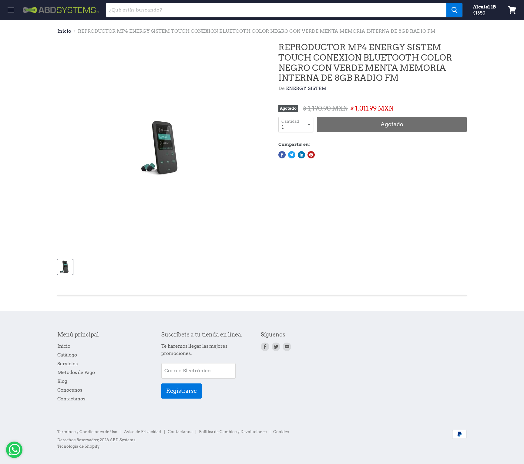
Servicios (67, 363)
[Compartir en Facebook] (282, 154)
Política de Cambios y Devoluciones (233, 431)
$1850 (479, 13)
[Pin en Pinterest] (311, 154)
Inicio (64, 31)
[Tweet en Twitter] (291, 154)
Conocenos (69, 390)
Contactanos (71, 399)
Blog (62, 381)
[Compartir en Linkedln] (301, 154)
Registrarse (181, 391)
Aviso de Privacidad (142, 431)
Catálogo (67, 355)
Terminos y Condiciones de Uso (87, 431)
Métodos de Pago (76, 372)
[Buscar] (454, 10)
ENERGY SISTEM (306, 88)
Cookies (281, 431)
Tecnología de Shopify (78, 446)
